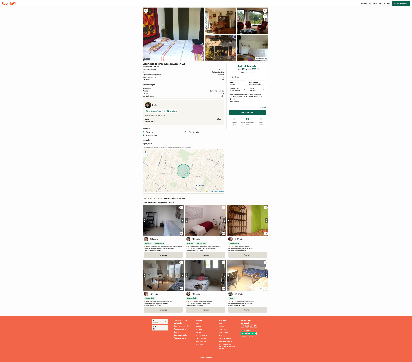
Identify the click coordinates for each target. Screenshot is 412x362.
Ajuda (220, 323)
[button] (145, 152)
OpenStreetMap (219, 191)
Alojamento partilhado (180, 329)
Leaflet (210, 191)
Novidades (199, 344)
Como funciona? (223, 332)
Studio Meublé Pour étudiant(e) (245, 301)
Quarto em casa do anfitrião (182, 326)
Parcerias (198, 332)
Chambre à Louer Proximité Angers (202, 301)
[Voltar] (146, 13)
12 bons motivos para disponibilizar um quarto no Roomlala (227, 346)
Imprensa (199, 329)
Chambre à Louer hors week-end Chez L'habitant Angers (166, 246)
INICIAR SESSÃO (377, 3)
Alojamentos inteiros (180, 338)
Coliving (176, 332)
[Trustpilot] (249, 336)
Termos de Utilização (202, 338)
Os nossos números (202, 341)
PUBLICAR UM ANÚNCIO (403, 3)
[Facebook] (242, 326)
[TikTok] (251, 326)
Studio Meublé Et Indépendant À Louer (161, 301)
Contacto (221, 326)
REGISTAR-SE (387, 3)
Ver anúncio (163, 255)
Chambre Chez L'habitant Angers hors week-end (206, 246)
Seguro (221, 335)
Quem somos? (223, 329)
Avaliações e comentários (226, 341)
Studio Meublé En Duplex (242, 246)
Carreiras (198, 326)
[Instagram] (247, 326)
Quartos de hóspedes (180, 335)
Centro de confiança (225, 338)
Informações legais (201, 335)
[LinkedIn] (255, 326)
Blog (197, 323)
